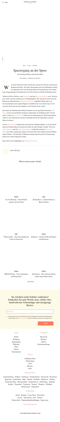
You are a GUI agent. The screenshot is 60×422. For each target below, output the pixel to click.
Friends (39, 397)
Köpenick (8, 379)
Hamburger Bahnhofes (27, 101)
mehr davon (30, 281)
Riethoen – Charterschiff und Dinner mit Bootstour (43, 238)
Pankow (52, 379)
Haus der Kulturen (41, 96)
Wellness (44, 339)
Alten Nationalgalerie (24, 129)
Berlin (16, 337)
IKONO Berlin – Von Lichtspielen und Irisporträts (16, 275)
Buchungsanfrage (44, 344)
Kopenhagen (16, 342)
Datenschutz (16, 400)
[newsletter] (36, 408)
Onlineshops (30, 361)
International (16, 352)
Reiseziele (43, 337)
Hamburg (16, 339)
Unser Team (32, 395)
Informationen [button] (30, 391)
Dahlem (17, 377)
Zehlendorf (35, 387)
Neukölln (36, 379)
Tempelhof (18, 384)
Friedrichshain (35, 377)
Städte (16, 332)
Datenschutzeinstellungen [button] (30, 400)
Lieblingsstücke (30, 358)
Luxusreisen (43, 332)
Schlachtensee (33, 382)
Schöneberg (44, 382)
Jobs (34, 397)
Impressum (44, 400)
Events (20, 397)
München (16, 344)
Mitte (24, 379)
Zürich (16, 349)
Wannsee (41, 384)
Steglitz (10, 384)
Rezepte (30, 366)
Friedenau (25, 377)
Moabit (29, 379)
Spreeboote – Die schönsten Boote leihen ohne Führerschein (44, 275)
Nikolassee (45, 379)
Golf (30, 363)
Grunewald (44, 377)
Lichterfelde (17, 379)
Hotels (43, 342)
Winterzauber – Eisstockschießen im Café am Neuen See (16, 238)
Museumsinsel (18, 115)
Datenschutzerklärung (23, 318)
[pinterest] (32, 408)
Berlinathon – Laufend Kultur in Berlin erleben (44, 200)
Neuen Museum (7, 129)
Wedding (49, 384)
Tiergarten (26, 96)
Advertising (28, 397)
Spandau (52, 382)
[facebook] (24, 408)
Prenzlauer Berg (10, 382)
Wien (16, 347)
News (30, 368)
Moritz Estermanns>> (31, 141)
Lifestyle (30, 354)
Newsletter (41, 395)
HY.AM (38, 413)
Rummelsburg (22, 382)
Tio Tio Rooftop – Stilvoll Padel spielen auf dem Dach (16, 200)
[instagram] (28, 408)
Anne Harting (23, 78)
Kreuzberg (53, 377)
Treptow (34, 384)
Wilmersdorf (25, 387)
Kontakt (23, 395)
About (17, 395)
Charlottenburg (8, 377)
